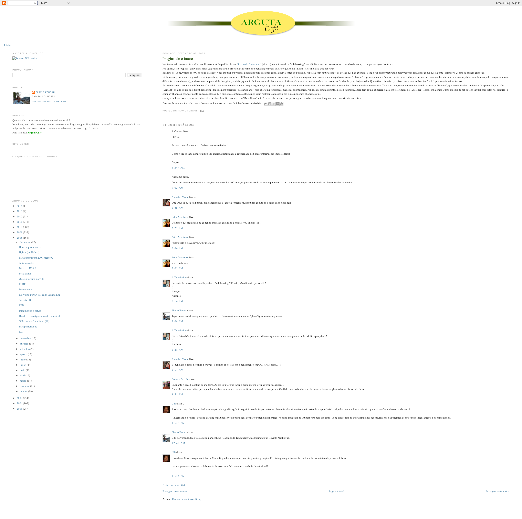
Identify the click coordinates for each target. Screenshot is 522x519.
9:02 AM (178, 188)
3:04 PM (177, 248)
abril (22, 375)
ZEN (21, 305)
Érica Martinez (180, 217)
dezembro (25, 242)
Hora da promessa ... (30, 247)
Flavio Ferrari (179, 310)
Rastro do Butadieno (249, 64)
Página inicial (336, 491)
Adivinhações (26, 263)
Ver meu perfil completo (49, 101)
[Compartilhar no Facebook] (277, 104)
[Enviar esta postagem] (202, 111)
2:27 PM (177, 228)
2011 (20, 222)
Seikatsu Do (25, 300)
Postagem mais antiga (498, 491)
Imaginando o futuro (178, 58)
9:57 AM (178, 370)
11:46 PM (178, 476)
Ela (21, 332)
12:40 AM (178, 443)
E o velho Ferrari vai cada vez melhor (39, 294)
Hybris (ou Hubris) (29, 252)
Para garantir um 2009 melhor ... (36, 257)
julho (23, 359)
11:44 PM (178, 167)
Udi (174, 403)
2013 (20, 211)
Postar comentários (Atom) (186, 499)
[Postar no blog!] (270, 104)
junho (23, 365)
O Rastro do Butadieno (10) (34, 321)
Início (7, 45)
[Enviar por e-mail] (266, 104)
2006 (20, 403)
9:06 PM (177, 321)
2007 (20, 398)
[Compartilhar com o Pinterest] (281, 104)
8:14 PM (177, 301)
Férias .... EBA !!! (28, 268)
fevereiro (25, 386)
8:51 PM (177, 394)
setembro (25, 349)
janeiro (24, 391)
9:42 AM (178, 350)
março (23, 380)
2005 (20, 408)
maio (23, 370)
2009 (20, 232)
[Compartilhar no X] (274, 104)
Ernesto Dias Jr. (180, 379)
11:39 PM (178, 423)
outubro (24, 343)
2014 (20, 206)
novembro (26, 338)
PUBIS (22, 284)
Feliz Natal (25, 273)
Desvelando (25, 289)
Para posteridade (28, 326)
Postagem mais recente (175, 491)
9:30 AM (178, 208)
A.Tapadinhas (179, 277)
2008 (20, 237)
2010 (20, 227)
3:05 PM (177, 268)
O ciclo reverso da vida (31, 279)
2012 (20, 216)
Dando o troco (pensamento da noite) (39, 316)
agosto (24, 354)
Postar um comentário (174, 485)
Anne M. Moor (180, 197)
